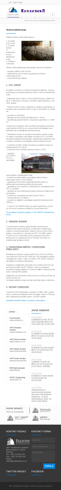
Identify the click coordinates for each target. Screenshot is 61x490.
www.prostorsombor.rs (19, 361)
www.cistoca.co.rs (17, 341)
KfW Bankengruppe (17, 368)
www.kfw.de (15, 370)
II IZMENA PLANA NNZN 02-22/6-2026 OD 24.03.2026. (42, 378)
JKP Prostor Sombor (18, 358)
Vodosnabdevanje (47, 20)
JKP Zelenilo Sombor (18, 349)
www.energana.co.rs (19, 332)
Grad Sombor (15, 318)
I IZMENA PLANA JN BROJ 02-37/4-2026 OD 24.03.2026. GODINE (42, 364)
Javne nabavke (40, 310)
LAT (10, 3)
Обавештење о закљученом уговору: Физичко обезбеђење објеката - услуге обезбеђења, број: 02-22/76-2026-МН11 (41, 395)
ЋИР (15, 3)
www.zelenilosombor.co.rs (21, 351)
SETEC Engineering (17, 377)
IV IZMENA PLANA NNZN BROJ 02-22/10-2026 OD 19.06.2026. (42, 336)
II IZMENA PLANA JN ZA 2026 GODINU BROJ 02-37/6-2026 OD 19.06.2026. (43, 322)
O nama (34, 20)
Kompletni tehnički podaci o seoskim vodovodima (25, 300)
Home (27, 20)
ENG (20, 3)
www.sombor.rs (16, 320)
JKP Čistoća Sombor (18, 339)
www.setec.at (15, 380)
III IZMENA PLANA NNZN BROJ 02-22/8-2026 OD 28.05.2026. (42, 350)
